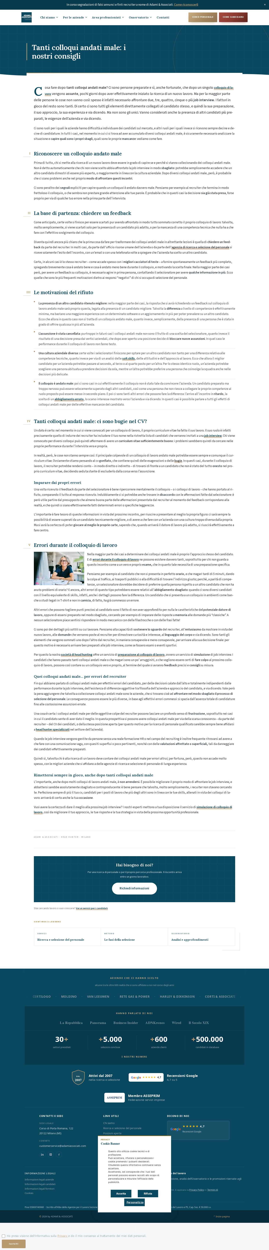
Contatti (163, 17)
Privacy (62, 1236)
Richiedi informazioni (134, 888)
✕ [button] (163, 1140)
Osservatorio (139, 17)
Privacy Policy (196, 1189)
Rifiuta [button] (148, 1193)
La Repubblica (71, 1022)
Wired (176, 1022)
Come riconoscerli (186, 5)
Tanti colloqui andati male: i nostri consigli (79, 52)
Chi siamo (47, 17)
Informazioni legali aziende (39, 1179)
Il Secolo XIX (199, 1022)
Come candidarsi (233, 17)
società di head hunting (76, 655)
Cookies (29, 1193)
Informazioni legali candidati (40, 1184)
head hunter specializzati (53, 729)
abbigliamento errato (69, 399)
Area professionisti (106, 17)
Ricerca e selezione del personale (122, 1128)
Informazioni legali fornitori (39, 1188)
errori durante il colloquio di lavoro (116, 559)
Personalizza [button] (135, 1202)
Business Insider (125, 1022)
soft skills (128, 358)
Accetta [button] (121, 1193)
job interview (213, 436)
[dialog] (134, 1174)
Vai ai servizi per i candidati (92, 908)
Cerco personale (203, 17)
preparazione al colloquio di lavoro (141, 655)
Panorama (98, 1022)
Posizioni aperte (112, 1133)
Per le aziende (73, 17)
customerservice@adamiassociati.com (62, 1146)
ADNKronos (155, 1022)
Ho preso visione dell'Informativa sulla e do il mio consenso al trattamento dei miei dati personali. (76, 1235)
